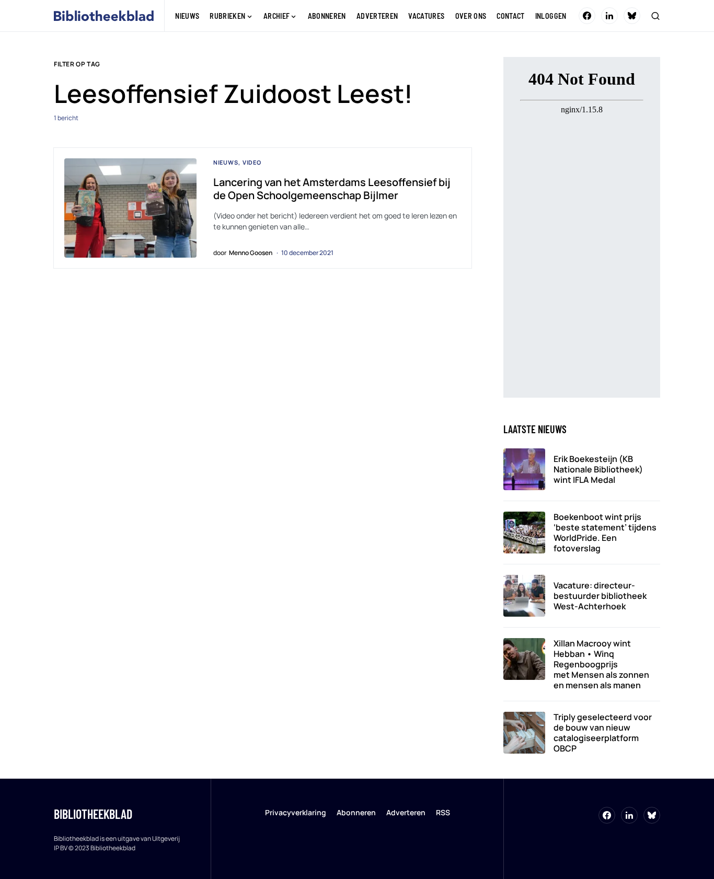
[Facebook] (587, 15)
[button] (655, 15)
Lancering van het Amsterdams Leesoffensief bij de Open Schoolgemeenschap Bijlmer (332, 188)
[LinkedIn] (609, 15)
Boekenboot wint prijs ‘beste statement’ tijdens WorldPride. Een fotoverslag (605, 532)
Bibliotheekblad (93, 814)
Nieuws (225, 162)
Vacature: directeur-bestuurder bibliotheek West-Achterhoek (600, 596)
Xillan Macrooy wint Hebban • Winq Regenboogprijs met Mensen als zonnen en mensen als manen (601, 664)
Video (252, 162)
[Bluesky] (632, 15)
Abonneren (356, 812)
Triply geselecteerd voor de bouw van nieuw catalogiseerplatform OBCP (603, 732)
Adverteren (405, 812)
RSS (443, 812)
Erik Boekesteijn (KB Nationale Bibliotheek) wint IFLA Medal (598, 469)
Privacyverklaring (295, 812)
